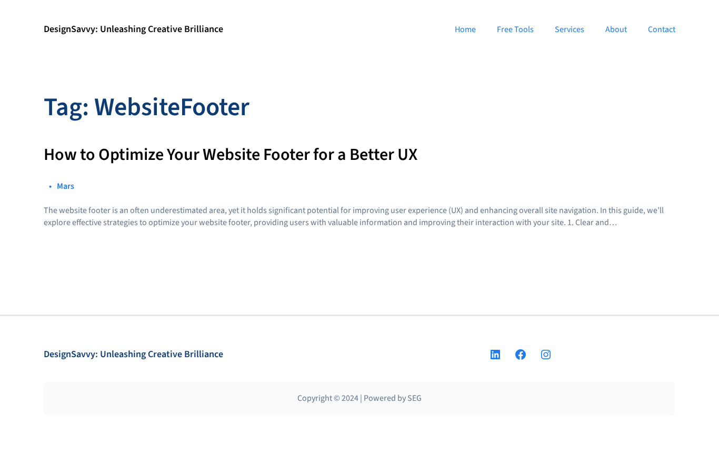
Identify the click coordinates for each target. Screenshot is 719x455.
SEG (414, 398)
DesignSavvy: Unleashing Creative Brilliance (133, 29)
